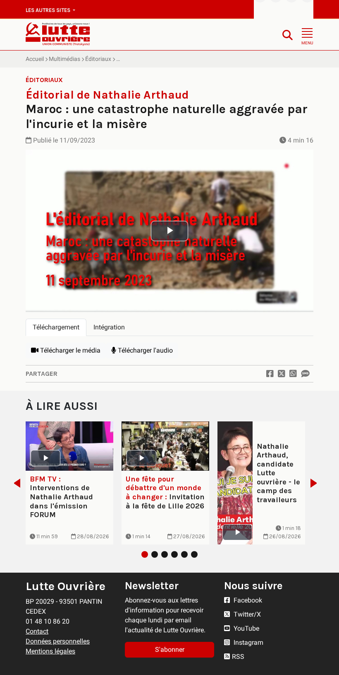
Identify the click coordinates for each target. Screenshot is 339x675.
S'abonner (169, 649)
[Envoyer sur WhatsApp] (293, 374)
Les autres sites (49, 10)
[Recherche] (287, 35)
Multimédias (64, 59)
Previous (14, 483)
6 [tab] (194, 554)
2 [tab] (154, 554)
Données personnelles (58, 641)
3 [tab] (164, 554)
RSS (238, 656)
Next (316, 483)
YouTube (245, 628)
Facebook (247, 600)
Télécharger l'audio (144, 350)
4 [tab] (174, 554)
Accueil (35, 59)
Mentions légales (50, 651)
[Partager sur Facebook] (270, 374)
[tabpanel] (169, 350)
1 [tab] (144, 554)
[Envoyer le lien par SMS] (305, 374)
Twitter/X (246, 614)
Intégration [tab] (109, 327)
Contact (37, 631)
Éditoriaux (98, 59)
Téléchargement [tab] (56, 327)
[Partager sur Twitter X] (281, 374)
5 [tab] (184, 554)
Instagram (247, 642)
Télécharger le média (69, 350)
